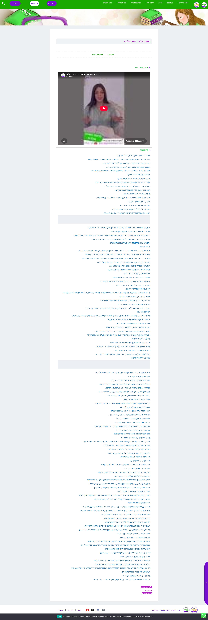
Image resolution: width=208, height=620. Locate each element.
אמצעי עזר (150, 3)
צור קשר (70, 610)
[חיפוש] (3, 3)
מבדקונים (170, 3)
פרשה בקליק (144, 41)
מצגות (160, 3)
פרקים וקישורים (183, 3)
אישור (59, 617)
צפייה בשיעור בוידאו (141, 67)
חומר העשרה (107, 3)
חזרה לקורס (148, 590)
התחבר (14, 3)
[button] (104, 67)
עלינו (79, 610)
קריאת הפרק (144, 150)
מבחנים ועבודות (136, 3)
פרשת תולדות (130, 41)
